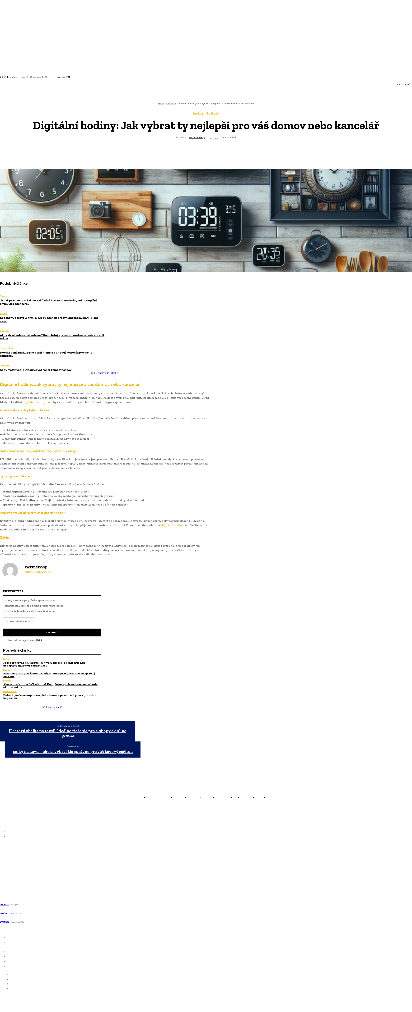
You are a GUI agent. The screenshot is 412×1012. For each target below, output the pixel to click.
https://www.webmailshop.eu (38, 571)
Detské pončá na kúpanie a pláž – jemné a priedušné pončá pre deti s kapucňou (46, 354)
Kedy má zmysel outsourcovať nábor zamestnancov (35, 370)
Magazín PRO (8, 875)
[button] (214, 84)
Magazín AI (7, 866)
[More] (240, 151)
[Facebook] (76, 77)
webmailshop (197, 137)
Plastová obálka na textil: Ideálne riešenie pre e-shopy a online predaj (67, 733)
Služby (3, 313)
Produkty (213, 113)
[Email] (229, 151)
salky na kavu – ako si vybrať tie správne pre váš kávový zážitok (73, 751)
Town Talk (6, 862)
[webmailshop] (12, 570)
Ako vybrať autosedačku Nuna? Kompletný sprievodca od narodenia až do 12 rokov (52, 336)
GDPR (38, 640)
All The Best (7, 871)
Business (4, 296)
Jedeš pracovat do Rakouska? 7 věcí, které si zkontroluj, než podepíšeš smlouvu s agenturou (48, 302)
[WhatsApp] (206, 151)
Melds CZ (5, 857)
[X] (83, 77)
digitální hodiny (34, 402)
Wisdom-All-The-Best (13, 884)
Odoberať (52, 632)
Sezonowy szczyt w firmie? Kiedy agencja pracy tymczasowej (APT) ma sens (49, 319)
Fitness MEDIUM (10, 880)
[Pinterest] (194, 151)
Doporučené (6, 348)
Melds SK (5, 853)
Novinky (198, 113)
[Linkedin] (80, 77)
